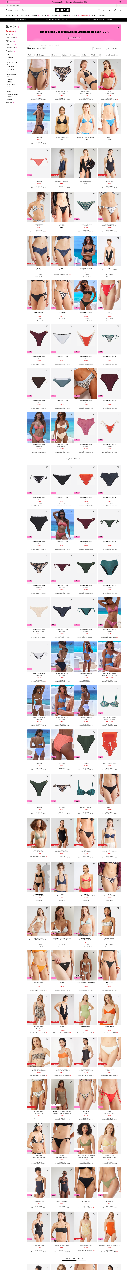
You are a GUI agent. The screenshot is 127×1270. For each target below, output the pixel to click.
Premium (36, 45)
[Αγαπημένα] (115, 10)
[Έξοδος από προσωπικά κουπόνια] (99, 10)
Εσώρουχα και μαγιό (47, 45)
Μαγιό (57, 45)
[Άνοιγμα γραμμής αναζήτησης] (119, 15)
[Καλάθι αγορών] (120, 10)
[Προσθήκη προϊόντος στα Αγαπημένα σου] (47, 62)
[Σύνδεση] (104, 10)
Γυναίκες (9, 10)
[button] (98, 48)
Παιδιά (24, 10)
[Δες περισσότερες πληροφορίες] (38, 101)
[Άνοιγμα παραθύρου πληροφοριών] (120, 2)
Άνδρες (17, 10)
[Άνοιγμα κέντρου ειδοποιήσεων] (109, 10)
